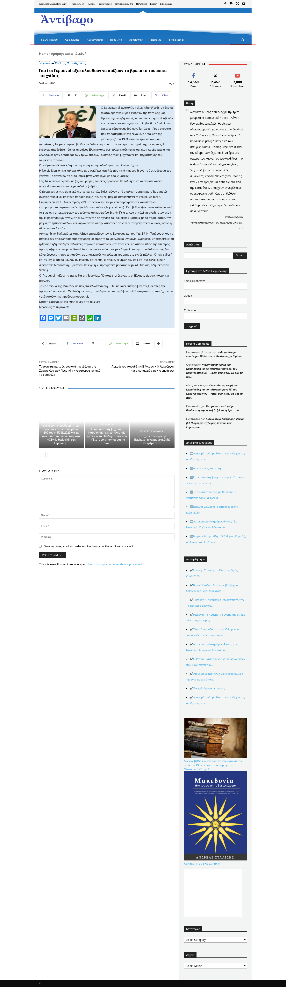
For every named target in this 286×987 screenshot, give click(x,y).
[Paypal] (231, 4)
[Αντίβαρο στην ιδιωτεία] (67, 19)
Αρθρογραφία (62, 54)
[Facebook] (225, 4)
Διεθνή (80, 54)
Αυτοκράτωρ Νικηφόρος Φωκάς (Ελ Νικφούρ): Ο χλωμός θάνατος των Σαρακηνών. (215, 423)
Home (43, 54)
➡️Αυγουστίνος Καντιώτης (206, 468)
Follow (215, 73)
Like (193, 73)
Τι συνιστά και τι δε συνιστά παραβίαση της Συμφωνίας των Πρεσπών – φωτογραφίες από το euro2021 (69, 370)
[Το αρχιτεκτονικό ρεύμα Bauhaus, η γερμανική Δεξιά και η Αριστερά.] (152, 421)
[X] (237, 4)
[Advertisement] (175, 21)
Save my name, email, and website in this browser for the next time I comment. (89, 546)
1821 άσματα (106, 424)
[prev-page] (41, 454)
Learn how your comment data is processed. (115, 564)
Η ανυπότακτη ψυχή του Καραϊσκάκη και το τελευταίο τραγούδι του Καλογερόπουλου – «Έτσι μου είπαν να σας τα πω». (107, 436)
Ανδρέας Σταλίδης (60, 417)
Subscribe (238, 73)
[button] (242, 40)
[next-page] (47, 454)
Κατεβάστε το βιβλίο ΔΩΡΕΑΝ (202, 863)
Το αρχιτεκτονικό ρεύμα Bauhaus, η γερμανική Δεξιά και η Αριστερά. (152, 439)
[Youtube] (244, 4)
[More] (158, 343)
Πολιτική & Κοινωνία (151, 431)
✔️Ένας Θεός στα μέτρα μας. (208, 688)
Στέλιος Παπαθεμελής (70, 63)
